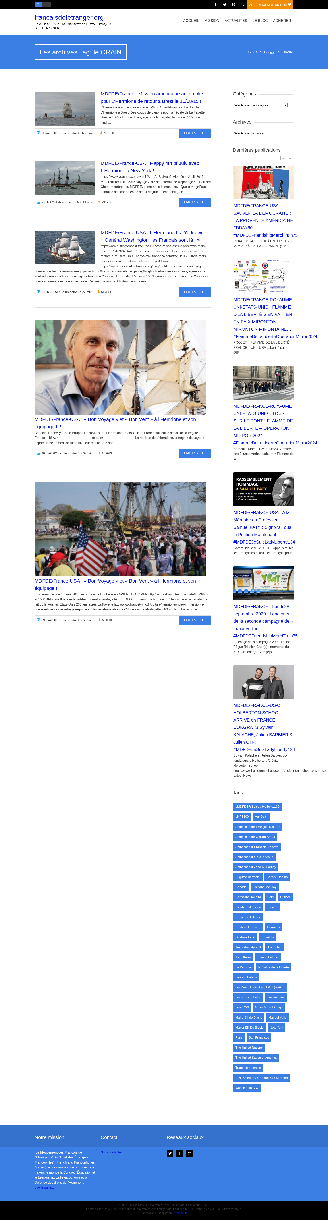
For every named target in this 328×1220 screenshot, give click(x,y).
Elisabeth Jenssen (248, 907)
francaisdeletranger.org (69, 17)
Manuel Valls (277, 1017)
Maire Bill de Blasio (248, 1017)
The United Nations (249, 1047)
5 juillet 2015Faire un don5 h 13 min (66, 202)
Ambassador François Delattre (256, 847)
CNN (270, 897)
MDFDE (109, 133)
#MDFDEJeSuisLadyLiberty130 (257, 806)
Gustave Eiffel (245, 937)
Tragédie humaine (248, 1067)
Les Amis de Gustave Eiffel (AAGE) (260, 987)
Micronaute (180, 1213)
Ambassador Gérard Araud (254, 857)
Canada (241, 887)
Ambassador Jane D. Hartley (255, 867)
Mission (211, 21)
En (46, 4)
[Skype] (233, 4)
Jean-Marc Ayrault (248, 947)
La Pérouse (243, 967)
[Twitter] (224, 4)
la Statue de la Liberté (273, 967)
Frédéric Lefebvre (248, 927)
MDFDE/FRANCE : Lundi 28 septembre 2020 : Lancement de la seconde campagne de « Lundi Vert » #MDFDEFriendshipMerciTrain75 (265, 621)
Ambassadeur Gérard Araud (255, 836)
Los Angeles (275, 997)
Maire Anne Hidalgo (269, 1007)
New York (276, 1027)
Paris (239, 1037)
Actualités (236, 21)
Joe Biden (274, 947)
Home (251, 52)
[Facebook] (215, 4)
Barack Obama (277, 877)
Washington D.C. (247, 1087)
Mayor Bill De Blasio (249, 1027)
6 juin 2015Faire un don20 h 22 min (66, 292)
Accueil (191, 21)
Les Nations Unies (248, 997)
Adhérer (282, 21)
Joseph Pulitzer (268, 957)
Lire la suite (195, 133)
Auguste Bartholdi (247, 877)
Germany (273, 927)
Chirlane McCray (264, 887)
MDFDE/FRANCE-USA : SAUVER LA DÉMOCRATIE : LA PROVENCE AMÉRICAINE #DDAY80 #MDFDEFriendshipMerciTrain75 (265, 220)
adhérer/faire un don (268, 5)
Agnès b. (261, 816)
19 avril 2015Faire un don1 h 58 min (66, 620)
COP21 (285, 897)
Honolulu (267, 937)
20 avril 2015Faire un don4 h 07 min (66, 453)
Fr (38, 4)
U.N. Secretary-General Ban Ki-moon (261, 1077)
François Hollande (248, 917)
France (272, 907)
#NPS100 (242, 816)
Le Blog (260, 21)
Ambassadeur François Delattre (257, 826)
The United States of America (256, 1057)
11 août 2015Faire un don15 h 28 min (67, 133)
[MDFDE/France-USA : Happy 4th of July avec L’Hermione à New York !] (65, 178)
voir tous (287, 158)
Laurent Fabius (246, 977)
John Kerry (243, 957)
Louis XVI (242, 1007)
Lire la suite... (44, 1187)
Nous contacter (111, 1152)
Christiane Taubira (248, 897)
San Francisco (259, 1037)
